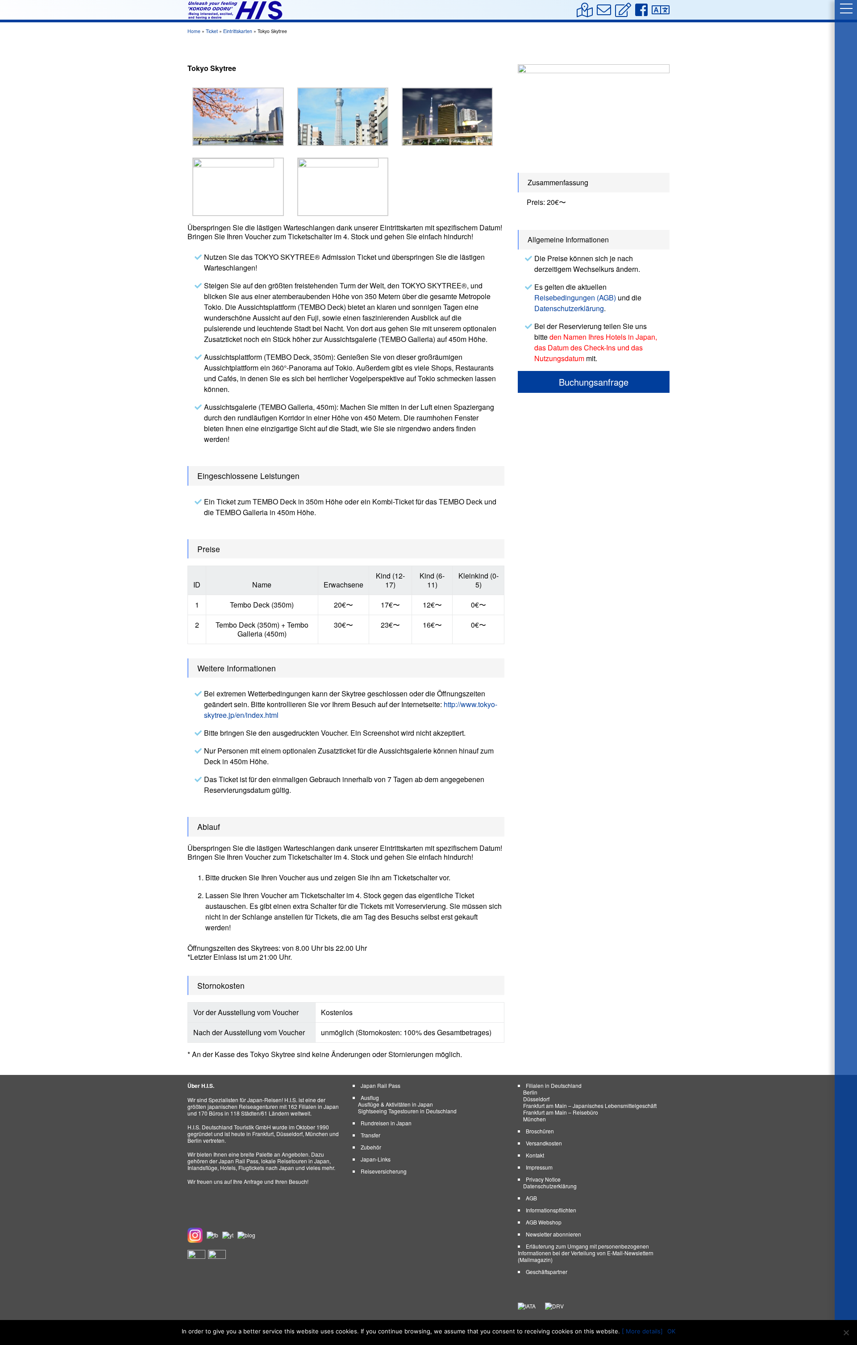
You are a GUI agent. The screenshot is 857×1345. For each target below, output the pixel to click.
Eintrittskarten (237, 31)
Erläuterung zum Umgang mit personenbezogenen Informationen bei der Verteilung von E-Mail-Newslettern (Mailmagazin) (585, 1252)
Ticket (212, 31)
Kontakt (535, 1155)
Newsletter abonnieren (553, 1234)
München (534, 1119)
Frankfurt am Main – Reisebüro (560, 1112)
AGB (531, 1198)
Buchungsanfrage (593, 381)
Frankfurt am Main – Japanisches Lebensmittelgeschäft (590, 1105)
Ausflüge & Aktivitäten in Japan (395, 1104)
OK (671, 1331)
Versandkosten (544, 1143)
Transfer (370, 1135)
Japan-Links (376, 1159)
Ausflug (370, 1097)
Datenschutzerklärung (569, 308)
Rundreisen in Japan (386, 1123)
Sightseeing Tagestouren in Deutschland (407, 1111)
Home (193, 31)
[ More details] (642, 1331)
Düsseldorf (536, 1099)
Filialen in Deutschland (554, 1085)
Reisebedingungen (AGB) (575, 297)
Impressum (539, 1167)
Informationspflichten (551, 1210)
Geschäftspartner (546, 1271)
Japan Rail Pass (380, 1085)
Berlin (530, 1092)
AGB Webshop (544, 1222)
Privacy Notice (543, 1179)
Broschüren (540, 1131)
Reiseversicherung (384, 1171)
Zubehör (371, 1147)
